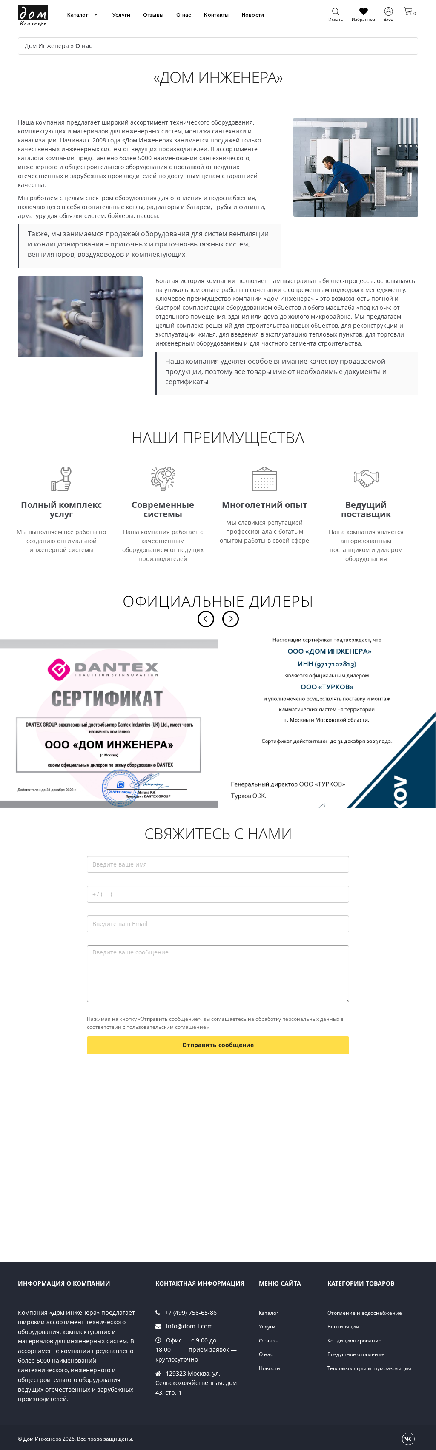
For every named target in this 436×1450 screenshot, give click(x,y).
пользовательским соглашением (168, 1027)
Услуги (121, 15)
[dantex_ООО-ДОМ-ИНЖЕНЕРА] (109, 723)
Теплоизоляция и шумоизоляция (369, 1368)
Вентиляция (343, 1326)
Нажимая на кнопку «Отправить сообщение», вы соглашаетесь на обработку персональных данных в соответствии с (215, 1023)
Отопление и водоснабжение (364, 1313)
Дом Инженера (47, 46)
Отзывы (153, 15)
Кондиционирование (354, 1340)
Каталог (77, 15)
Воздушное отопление (355, 1354)
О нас (183, 15)
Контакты (216, 15)
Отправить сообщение (218, 1045)
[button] (410, 11)
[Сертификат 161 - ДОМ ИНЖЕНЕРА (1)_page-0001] (327, 723)
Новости (253, 15)
